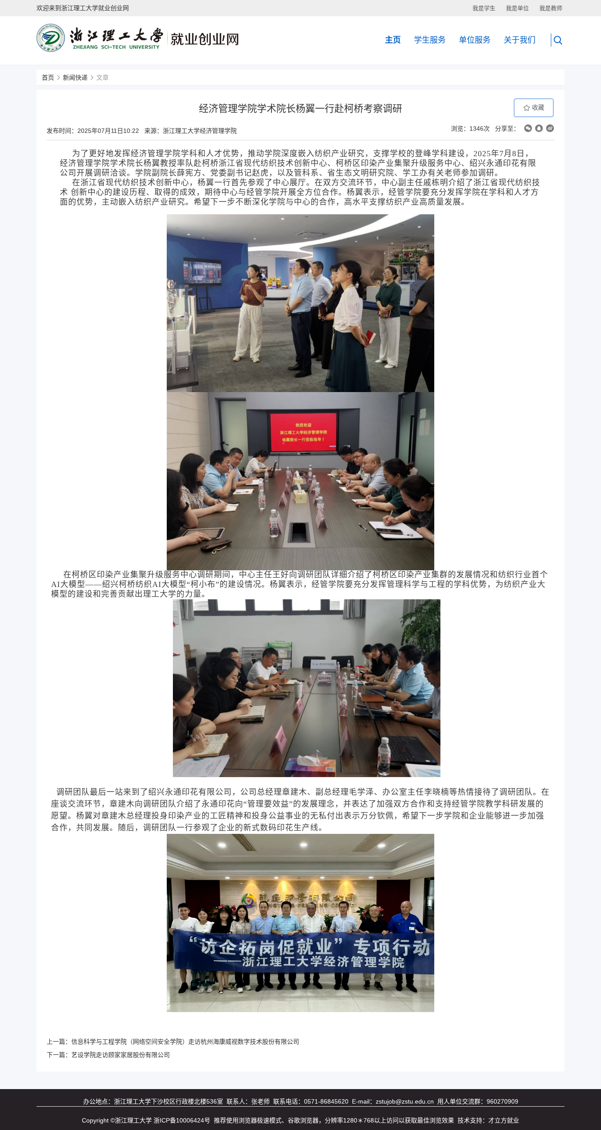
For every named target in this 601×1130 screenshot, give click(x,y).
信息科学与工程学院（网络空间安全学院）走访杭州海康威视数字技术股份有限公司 (185, 1041)
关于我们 (519, 40)
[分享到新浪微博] (550, 128)
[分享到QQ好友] (539, 128)
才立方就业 (503, 1120)
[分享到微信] (528, 128)
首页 (48, 77)
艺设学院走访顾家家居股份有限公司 (120, 1054)
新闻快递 (75, 77)
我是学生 (484, 8)
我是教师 (550, 8)
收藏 (537, 107)
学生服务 (430, 40)
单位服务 (475, 40)
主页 (393, 40)
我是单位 (517, 8)
